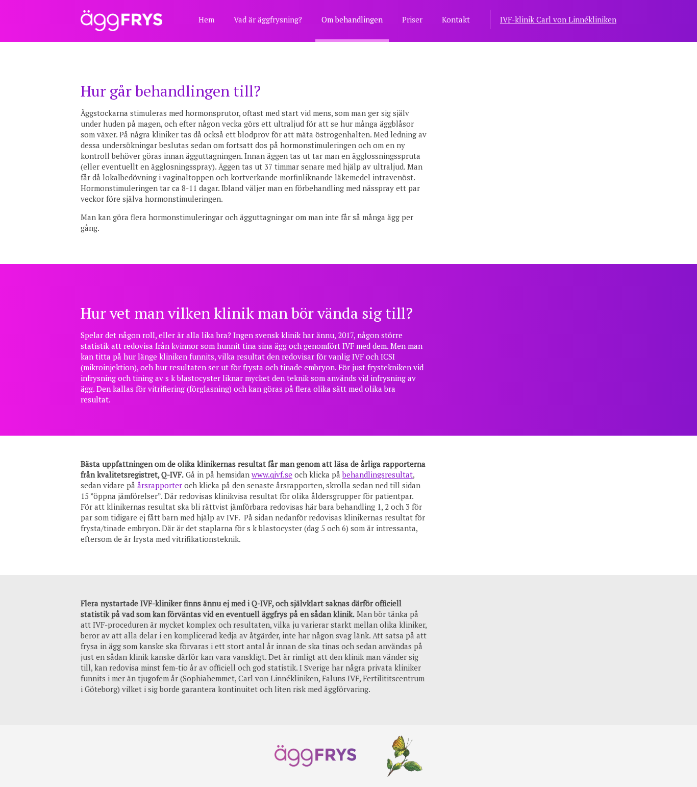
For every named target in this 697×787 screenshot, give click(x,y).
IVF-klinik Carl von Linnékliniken (558, 19)
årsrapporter (159, 485)
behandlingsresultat (377, 474)
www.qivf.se (272, 474)
